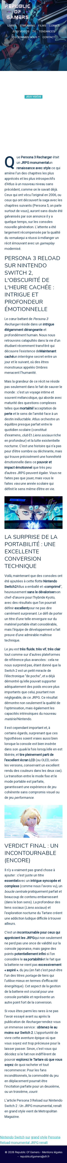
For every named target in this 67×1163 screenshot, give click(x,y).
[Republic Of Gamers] (17, 12)
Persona (54, 1137)
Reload (5, 1143)
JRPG (34, 1143)
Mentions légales (52, 1152)
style (43, 1137)
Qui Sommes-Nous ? (25, 37)
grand (35, 1137)
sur (27, 1137)
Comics (54, 25)
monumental (20, 1143)
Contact (49, 37)
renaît (43, 1143)
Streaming (27, 25)
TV (34, 31)
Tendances (47, 31)
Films (42, 25)
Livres (12, 25)
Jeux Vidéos (20, 31)
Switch (19, 1137)
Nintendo (7, 1137)
